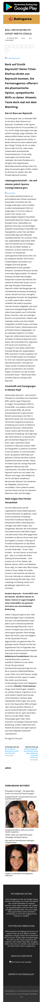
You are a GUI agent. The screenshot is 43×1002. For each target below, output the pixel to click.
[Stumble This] (23, 46)
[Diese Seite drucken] (6, 50)
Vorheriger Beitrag (12, 750)
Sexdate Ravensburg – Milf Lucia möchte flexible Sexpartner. (19, 831)
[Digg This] (28, 46)
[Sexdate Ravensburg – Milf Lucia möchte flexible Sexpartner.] (21, 826)
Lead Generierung (23, 991)
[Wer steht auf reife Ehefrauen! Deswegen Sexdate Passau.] (21, 837)
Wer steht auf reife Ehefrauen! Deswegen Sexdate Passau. (19, 841)
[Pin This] (15, 46)
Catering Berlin (10, 991)
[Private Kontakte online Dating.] (19, 23)
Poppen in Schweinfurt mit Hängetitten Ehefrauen (19, 875)
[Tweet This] (11, 46)
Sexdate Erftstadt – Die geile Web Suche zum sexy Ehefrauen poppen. (20, 798)
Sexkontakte (9, 40)
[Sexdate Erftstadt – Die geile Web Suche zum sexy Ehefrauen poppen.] (21, 793)
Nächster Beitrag (31, 752)
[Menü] (35, 19)
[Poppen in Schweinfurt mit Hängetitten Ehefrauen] (21, 870)
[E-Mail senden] (32, 46)
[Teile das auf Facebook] (6, 46)
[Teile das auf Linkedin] (19, 46)
